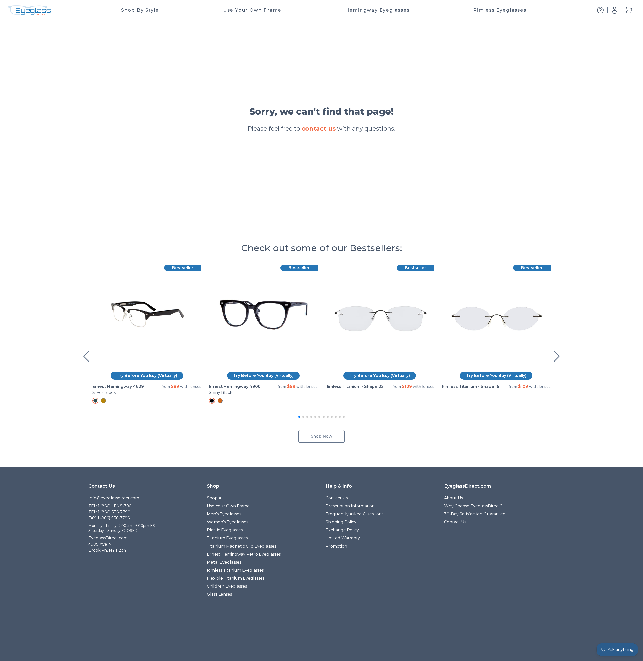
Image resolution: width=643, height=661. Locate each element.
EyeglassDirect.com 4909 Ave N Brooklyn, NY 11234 (108, 544)
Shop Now (321, 436)
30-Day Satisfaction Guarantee (474, 514)
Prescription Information (350, 506)
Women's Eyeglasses (227, 522)
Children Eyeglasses (227, 586)
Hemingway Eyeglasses (377, 10)
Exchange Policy (342, 530)
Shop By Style (140, 10)
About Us (453, 498)
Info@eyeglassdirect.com (113, 498)
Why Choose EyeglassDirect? (473, 506)
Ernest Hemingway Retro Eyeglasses (244, 554)
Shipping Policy (341, 522)
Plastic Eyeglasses (225, 530)
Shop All (215, 498)
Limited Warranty (343, 538)
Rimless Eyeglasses (499, 10)
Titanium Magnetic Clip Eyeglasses (241, 546)
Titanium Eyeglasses (227, 538)
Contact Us (337, 498)
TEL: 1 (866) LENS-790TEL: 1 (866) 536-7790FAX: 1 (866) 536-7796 (110, 512)
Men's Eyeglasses (224, 514)
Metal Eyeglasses (224, 562)
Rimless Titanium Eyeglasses (235, 570)
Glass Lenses (219, 594)
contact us (319, 128)
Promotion (336, 546)
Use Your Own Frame (252, 10)
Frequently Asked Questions (354, 514)
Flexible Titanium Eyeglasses (235, 578)
